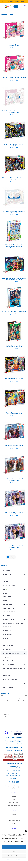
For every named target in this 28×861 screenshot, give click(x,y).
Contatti (14, 823)
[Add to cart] (24, 20)
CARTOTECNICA (14, 604)
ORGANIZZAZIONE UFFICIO (14, 672)
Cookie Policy (10, 859)
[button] (25, 831)
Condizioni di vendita (14, 820)
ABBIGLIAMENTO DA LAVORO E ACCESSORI (14, 569)
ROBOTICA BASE (14, 676)
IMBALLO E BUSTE (14, 646)
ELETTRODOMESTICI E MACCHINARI (14, 623)
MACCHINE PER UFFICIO (14, 665)
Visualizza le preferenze (14, 855)
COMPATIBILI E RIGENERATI (14, 608)
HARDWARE (14, 638)
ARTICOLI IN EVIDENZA (9, 585)
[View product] (24, 22)
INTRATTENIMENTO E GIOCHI (14, 653)
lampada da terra (7, 657)
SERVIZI (14, 683)
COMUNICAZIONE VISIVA (14, 612)
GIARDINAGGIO (7, 634)
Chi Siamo (14, 817)
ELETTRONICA (7, 627)
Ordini (14, 796)
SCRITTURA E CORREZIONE (14, 680)
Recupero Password (14, 805)
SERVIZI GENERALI (14, 687)
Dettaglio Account (14, 802)
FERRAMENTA (14, 631)
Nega (14, 851)
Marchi (14, 814)
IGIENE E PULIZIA (14, 642)
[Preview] (24, 25)
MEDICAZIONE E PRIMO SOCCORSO (14, 668)
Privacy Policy (17, 859)
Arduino (5, 578)
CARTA (14, 601)
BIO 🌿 (14, 589)
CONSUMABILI (14, 616)
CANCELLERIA (14, 597)
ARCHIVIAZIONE (14, 574)
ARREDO (14, 582)
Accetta (14, 847)
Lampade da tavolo (8, 660)
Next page (20, 557)
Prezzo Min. (5, 701)
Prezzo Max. (22, 701)
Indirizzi (14, 799)
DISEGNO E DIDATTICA (14, 619)
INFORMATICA (14, 649)
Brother (5, 593)
